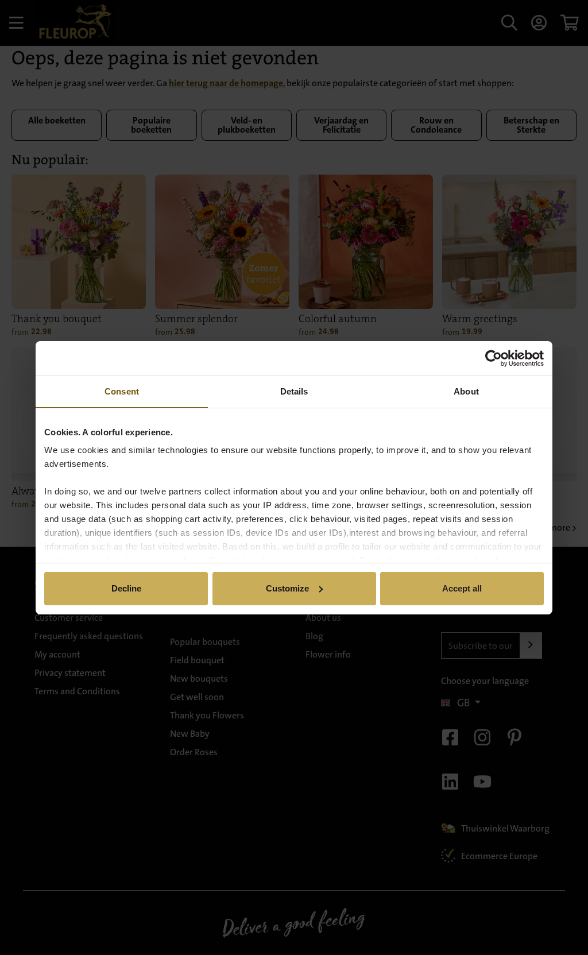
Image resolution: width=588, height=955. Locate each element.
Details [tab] (294, 391)
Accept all (462, 588)
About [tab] (466, 391)
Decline (126, 588)
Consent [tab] (122, 391)
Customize (287, 588)
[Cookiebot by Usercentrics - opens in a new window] (493, 358)
